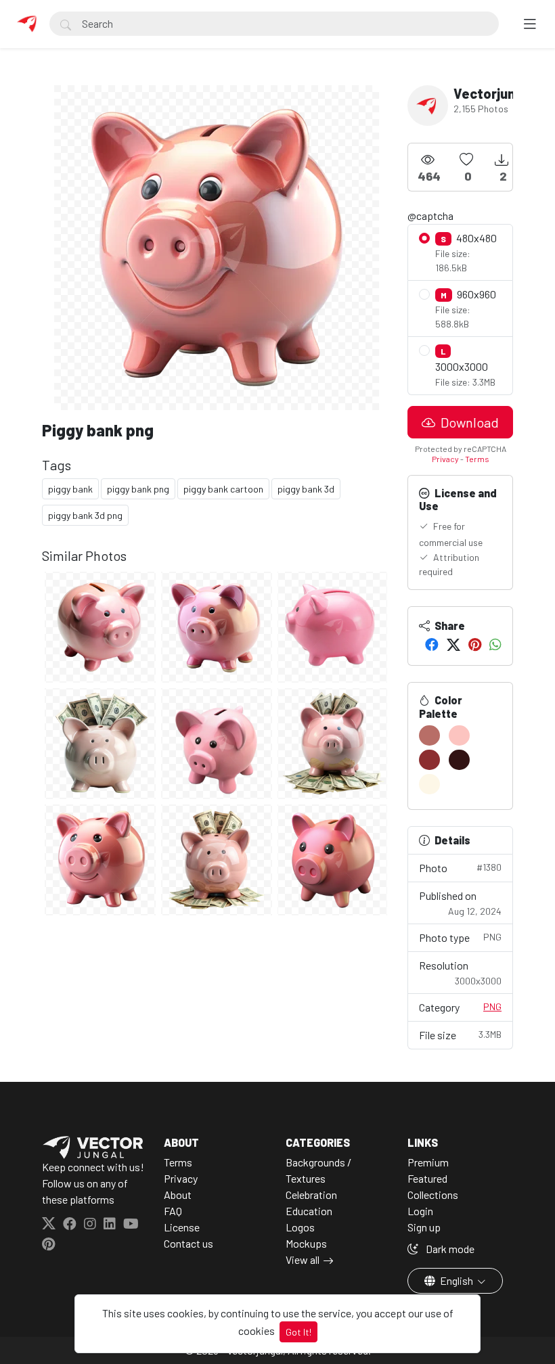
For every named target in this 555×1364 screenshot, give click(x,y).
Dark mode (449, 1248)
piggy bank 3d (306, 489)
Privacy (445, 458)
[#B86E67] (429, 735)
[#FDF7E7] (429, 784)
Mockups (306, 1243)
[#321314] (459, 760)
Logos (300, 1227)
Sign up (424, 1227)
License (182, 1227)
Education (309, 1210)
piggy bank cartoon (223, 489)
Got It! (298, 1332)
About (178, 1194)
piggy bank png (138, 489)
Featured (427, 1178)
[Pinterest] (474, 644)
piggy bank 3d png (85, 515)
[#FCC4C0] (459, 735)
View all (302, 1259)
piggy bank (70, 489)
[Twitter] (453, 644)
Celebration (311, 1194)
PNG (492, 1006)
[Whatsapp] (495, 644)
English (456, 1280)
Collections (432, 1194)
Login (420, 1210)
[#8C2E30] (429, 760)
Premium (428, 1162)
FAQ (173, 1210)
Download (468, 422)
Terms (477, 458)
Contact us (188, 1243)
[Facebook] (432, 644)
